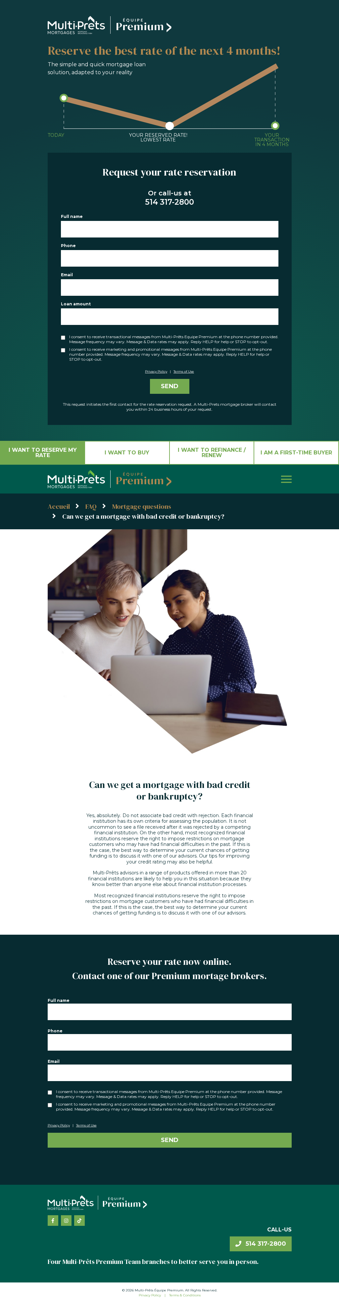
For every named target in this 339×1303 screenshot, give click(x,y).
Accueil (59, 506)
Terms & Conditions (185, 1295)
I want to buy (127, 452)
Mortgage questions (141, 506)
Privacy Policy (156, 371)
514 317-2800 (265, 1243)
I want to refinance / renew (212, 452)
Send (169, 386)
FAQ (91, 506)
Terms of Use (183, 371)
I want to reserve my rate (43, 452)
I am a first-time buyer (296, 452)
